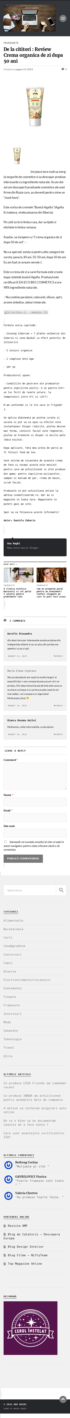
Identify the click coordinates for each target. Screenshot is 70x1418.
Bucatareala (13, 929)
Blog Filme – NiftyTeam (27, 1255)
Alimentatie (13, 920)
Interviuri (13, 1014)
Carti (8, 937)
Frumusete (11, 42)
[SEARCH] (61, 890)
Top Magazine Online (25, 1263)
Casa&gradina (14, 946)
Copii (8, 963)
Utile (8, 1056)
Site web (9, 826)
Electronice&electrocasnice (27, 980)
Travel (9, 1047)
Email (8, 810)
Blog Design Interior (26, 1246)
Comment (11, 759)
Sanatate (11, 1030)
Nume (8, 794)
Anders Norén (19, 1409)
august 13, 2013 (24, 69)
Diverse (10, 971)
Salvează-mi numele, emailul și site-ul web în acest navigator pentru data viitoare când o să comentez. (34, 845)
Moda (7, 1022)
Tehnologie (13, 1039)
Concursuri (13, 954)
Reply (60, 656)
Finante (10, 997)
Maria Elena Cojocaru (21, 670)
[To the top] (63, 1399)
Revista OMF (18, 1226)
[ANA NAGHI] (30, 30)
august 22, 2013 (17, 734)
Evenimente (13, 988)
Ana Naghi (13, 543)
